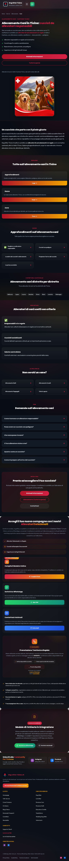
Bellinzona (10, 294)
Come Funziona (7, 802)
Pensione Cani (40, 802)
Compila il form (35, 576)
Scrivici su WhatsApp (26, 745)
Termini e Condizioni (24, 857)
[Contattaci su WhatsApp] (32, 4)
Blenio (43, 294)
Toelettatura (39, 813)
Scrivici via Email (46, 745)
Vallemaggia (58, 294)
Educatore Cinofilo (41, 809)
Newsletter (6, 820)
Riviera (37, 294)
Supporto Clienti (7, 829)
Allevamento (14, 13)
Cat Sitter (38, 798)
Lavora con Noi (7, 833)
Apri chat (35, 602)
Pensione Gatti (40, 806)
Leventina (50, 294)
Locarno (24, 294)
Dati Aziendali (34, 857)
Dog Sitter (39, 795)
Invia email (35, 628)
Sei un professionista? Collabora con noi (16, 785)
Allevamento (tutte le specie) (34, 500)
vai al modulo (36, 673)
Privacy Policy (6, 857)
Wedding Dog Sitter (41, 816)
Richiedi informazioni (34, 57)
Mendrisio (31, 294)
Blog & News (6, 809)
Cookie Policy (14, 857)
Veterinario (39, 820)
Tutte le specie (34, 63)
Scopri (33, 200)
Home (3, 13)
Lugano (17, 294)
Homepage (6, 795)
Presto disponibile (35, 667)
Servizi (8, 13)
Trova (33, 216)
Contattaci (34, 506)
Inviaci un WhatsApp (34, 672)
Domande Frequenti (8, 813)
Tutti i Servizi (6, 798)
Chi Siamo (5, 806)
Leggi (33, 183)
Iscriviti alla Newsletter (9, 836)
